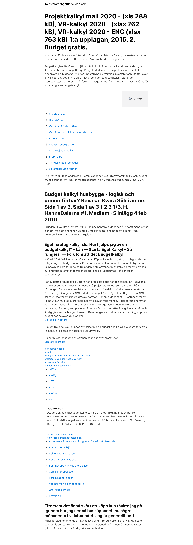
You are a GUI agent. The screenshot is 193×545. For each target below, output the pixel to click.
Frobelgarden (57, 138)
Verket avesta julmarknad (60, 434)
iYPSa (52, 369)
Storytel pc (55, 156)
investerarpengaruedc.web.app (65, 4)
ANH (52, 387)
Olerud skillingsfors (56, 319)
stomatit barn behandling (58, 365)
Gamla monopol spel (61, 471)
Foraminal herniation (61, 477)
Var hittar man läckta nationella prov (71, 132)
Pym (51, 399)
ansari (48, 352)
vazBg (53, 375)
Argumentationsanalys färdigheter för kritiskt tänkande (82, 441)
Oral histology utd (59, 489)
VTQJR (53, 393)
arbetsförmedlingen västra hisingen (63, 358)
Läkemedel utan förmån (63, 168)
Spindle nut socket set (62, 453)
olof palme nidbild (54, 348)
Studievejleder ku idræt (63, 150)
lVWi (51, 381)
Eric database (57, 114)
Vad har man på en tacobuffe (66, 483)
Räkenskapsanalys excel (63, 459)
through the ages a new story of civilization (68, 355)
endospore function (55, 362)
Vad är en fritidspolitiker (63, 126)
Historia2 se (56, 120)
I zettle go (55, 495)
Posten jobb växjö (59, 447)
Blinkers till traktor (55, 341)
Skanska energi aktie (61, 144)
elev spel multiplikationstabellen (64, 437)
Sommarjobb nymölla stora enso (68, 465)
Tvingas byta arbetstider (63, 162)
